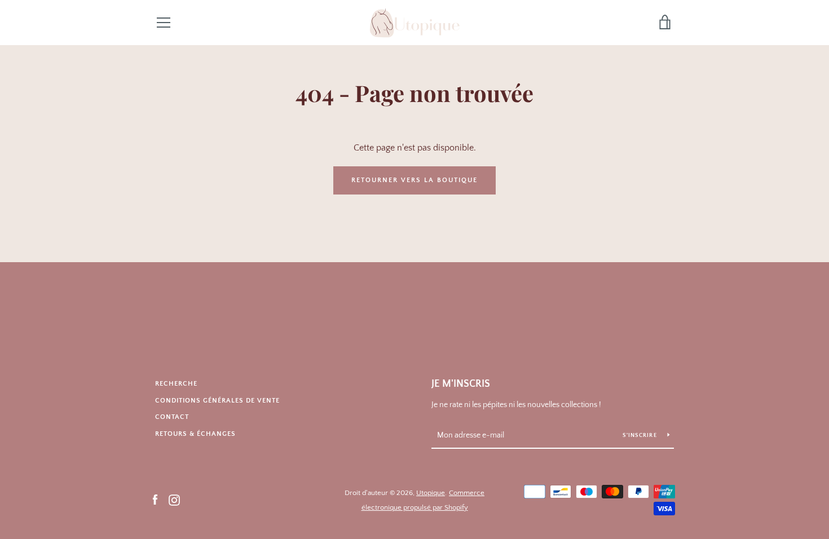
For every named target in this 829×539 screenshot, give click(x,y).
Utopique (430, 493)
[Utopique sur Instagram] (174, 499)
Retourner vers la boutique (414, 180)
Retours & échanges (195, 434)
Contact (172, 417)
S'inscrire (641, 435)
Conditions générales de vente (217, 400)
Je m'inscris (460, 384)
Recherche (176, 383)
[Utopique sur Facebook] (155, 499)
